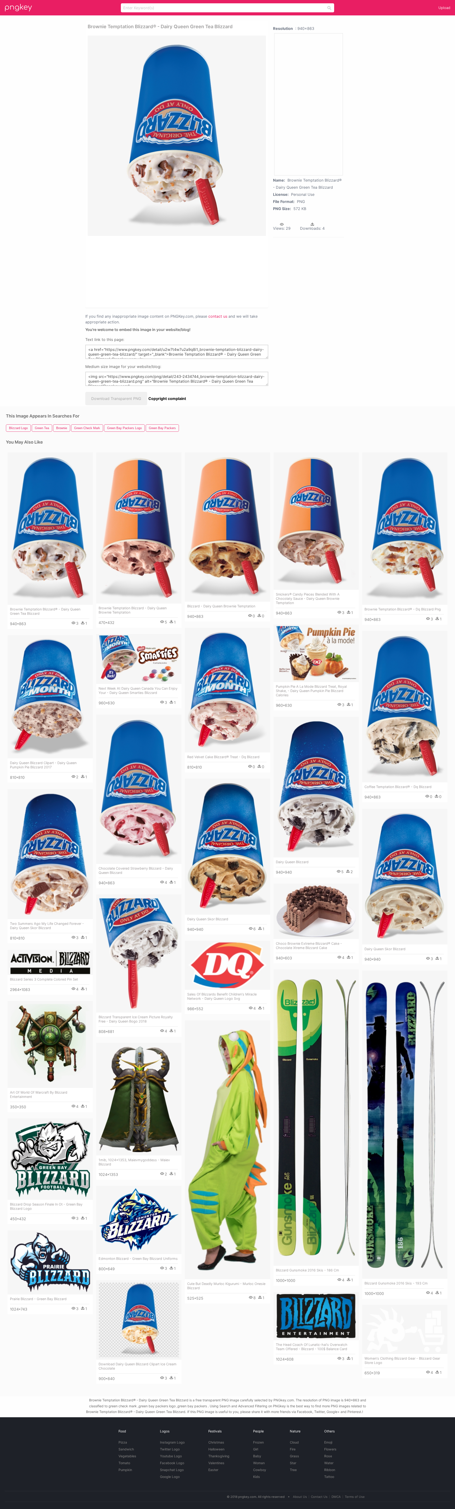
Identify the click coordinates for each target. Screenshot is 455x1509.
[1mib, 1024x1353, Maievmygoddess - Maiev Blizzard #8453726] (139, 1099)
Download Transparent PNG (116, 398)
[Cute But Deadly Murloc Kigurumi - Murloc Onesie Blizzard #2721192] (227, 1149)
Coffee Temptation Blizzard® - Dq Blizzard (398, 787)
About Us (300, 1497)
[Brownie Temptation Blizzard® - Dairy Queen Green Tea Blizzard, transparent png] (177, 136)
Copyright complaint (167, 398)
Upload (444, 7)
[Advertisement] (171, 271)
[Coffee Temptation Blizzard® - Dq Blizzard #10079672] (404, 707)
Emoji (328, 1442)
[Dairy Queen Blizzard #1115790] (316, 787)
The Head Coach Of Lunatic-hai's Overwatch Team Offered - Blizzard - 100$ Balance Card (311, 1347)
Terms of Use (355, 1497)
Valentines (216, 1463)
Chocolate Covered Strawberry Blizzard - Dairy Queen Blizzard (136, 870)
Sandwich (126, 1449)
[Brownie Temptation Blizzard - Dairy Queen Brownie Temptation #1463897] (139, 528)
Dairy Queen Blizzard (292, 862)
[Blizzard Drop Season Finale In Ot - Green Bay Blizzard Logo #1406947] (50, 1159)
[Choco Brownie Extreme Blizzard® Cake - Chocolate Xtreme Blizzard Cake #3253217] (316, 911)
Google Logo (170, 1477)
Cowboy (259, 1470)
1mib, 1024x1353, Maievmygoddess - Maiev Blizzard (134, 1162)
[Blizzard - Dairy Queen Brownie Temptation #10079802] (227, 527)
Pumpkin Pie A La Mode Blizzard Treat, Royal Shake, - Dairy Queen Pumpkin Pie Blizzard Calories (311, 690)
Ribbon (329, 1470)
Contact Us (319, 1497)
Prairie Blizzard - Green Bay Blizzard (38, 1299)
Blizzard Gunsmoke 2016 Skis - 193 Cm (396, 1283)
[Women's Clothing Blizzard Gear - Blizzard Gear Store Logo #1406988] (404, 1329)
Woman (259, 1463)
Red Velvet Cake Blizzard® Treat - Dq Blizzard (223, 757)
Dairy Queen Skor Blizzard (207, 919)
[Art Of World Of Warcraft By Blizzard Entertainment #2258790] (50, 1044)
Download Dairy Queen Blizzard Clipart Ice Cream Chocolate (138, 1366)
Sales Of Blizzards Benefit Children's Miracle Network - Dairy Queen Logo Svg (222, 996)
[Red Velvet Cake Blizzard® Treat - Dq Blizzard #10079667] (227, 690)
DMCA (336, 1497)
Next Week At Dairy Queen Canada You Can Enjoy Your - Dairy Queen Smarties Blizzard (138, 690)
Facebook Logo (172, 1463)
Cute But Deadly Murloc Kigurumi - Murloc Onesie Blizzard (226, 1286)
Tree (293, 1470)
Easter (213, 1470)
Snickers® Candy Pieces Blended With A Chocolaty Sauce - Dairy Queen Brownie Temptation (308, 598)
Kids (256, 1477)
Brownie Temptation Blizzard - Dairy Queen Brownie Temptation (133, 610)
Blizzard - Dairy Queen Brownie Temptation (221, 606)
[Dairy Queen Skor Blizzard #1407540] (227, 847)
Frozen (258, 1442)
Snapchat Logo (172, 1470)
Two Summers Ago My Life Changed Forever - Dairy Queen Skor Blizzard (47, 926)
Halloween (216, 1449)
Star (293, 1463)
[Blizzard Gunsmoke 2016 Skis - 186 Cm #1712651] (316, 1117)
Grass (294, 1456)
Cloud (294, 1442)
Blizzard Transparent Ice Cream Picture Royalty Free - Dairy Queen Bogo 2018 (136, 1019)
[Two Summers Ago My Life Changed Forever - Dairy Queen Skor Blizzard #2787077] (50, 854)
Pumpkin (125, 1470)
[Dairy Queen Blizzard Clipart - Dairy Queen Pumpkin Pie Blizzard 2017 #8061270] (50, 697)
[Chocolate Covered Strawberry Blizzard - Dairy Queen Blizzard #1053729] (139, 789)
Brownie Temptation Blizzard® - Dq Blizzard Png (402, 609)
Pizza (122, 1442)
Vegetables (127, 1456)
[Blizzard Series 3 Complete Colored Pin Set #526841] (50, 962)
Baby (257, 1456)
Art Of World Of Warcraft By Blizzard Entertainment (38, 1094)
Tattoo (329, 1477)
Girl (255, 1449)
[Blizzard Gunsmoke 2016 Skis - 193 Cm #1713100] (404, 1125)
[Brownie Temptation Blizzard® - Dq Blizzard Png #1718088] (404, 528)
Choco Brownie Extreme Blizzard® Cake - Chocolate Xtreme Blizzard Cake (309, 945)
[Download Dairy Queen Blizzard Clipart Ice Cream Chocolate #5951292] (139, 1320)
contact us (217, 316)
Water (328, 1463)
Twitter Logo (170, 1449)
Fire (293, 1449)
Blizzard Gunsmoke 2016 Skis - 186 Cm (307, 1270)
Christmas (216, 1442)
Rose (328, 1456)
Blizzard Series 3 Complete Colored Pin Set (44, 979)
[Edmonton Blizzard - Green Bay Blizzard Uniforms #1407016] (139, 1220)
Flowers (330, 1449)
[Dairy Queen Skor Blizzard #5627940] (404, 877)
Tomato (124, 1463)
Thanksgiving (218, 1456)
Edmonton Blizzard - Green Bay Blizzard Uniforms (138, 1259)
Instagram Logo (172, 1442)
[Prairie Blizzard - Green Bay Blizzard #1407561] (50, 1262)
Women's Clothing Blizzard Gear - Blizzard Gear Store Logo (402, 1360)
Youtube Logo (171, 1456)
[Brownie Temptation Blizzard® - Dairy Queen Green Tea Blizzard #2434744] (50, 528)
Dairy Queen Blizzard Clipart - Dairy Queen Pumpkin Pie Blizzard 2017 (43, 765)
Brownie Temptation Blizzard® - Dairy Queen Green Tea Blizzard (45, 611)
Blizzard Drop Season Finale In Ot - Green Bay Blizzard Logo (46, 1206)
